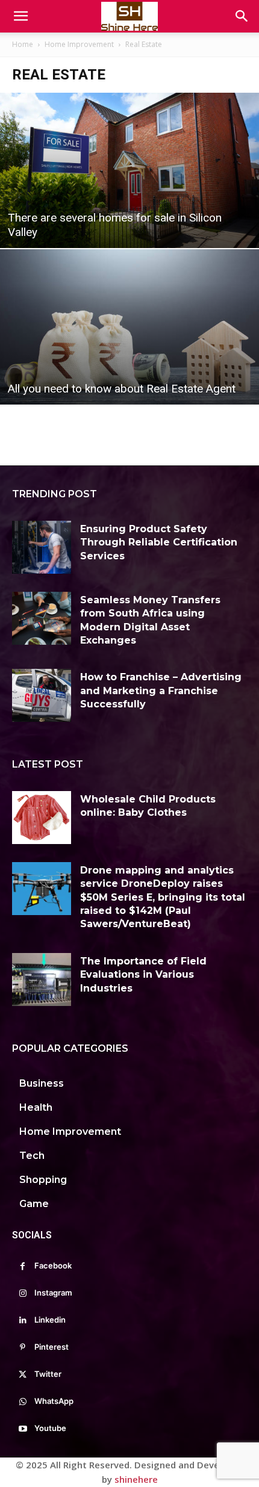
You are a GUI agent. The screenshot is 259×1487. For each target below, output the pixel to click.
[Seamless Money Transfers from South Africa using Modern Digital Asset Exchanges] (41, 618)
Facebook (53, 1265)
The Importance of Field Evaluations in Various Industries (143, 974)
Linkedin (50, 1319)
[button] (20, 16)
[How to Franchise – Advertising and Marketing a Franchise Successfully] (41, 695)
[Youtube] (22, 1428)
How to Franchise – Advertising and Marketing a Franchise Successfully (161, 690)
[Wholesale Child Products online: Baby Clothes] (41, 817)
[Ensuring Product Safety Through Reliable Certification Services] (41, 547)
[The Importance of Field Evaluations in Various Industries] (41, 979)
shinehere (136, 1479)
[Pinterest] (22, 1347)
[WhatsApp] (22, 1401)
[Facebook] (22, 1266)
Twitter (47, 1374)
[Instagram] (22, 1293)
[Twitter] (22, 1374)
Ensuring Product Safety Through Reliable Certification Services (158, 542)
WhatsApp (53, 1401)
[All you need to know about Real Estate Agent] (129, 327)
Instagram (53, 1292)
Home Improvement (79, 44)
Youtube (50, 1428)
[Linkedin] (22, 1320)
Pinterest (51, 1347)
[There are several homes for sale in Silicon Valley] (129, 170)
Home (22, 44)
